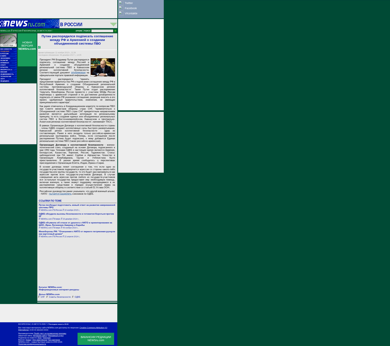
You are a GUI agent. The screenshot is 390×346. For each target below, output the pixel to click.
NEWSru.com (5, 31)
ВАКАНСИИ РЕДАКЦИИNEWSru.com (96, 339)
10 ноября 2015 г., (72, 210)
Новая (28, 340)
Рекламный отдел (56, 336)
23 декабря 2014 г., (71, 219)
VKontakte (131, 13)
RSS (39, 338)
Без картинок (54, 340)
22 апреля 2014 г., (72, 237)
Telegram (47, 338)
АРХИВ (79, 31)
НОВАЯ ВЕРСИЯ (27, 45)
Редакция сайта (40, 336)
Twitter (129, 3)
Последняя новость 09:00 (59, 324)
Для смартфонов (39, 340)
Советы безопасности (60, 297)
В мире (57, 219)
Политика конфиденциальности (32, 344)
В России (71, 24)
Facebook (131, 8)
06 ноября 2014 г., (70, 228)
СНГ (43, 297)
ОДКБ (77, 297)
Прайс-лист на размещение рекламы (50, 333)
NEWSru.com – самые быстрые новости (35, 342)
